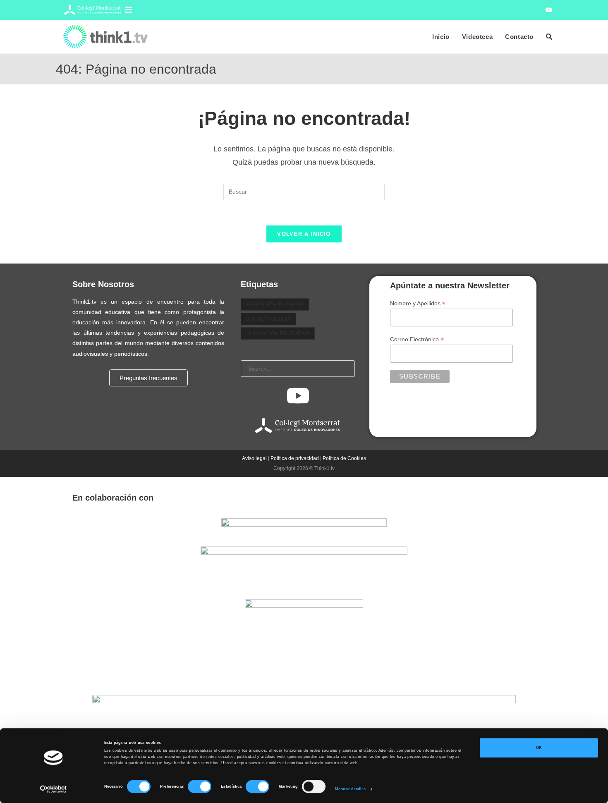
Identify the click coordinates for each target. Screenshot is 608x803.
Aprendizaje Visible (275, 304)
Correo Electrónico (417, 339)
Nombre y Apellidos (417, 303)
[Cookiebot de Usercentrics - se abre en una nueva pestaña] (53, 789)
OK (539, 748)
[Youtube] (297, 395)
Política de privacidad (294, 458)
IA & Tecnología (268, 319)
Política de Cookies (344, 458)
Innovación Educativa (277, 333)
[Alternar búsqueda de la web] (549, 36)
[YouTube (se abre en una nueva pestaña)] (547, 10)
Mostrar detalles (350, 789)
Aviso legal (254, 458)
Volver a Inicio (304, 234)
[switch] (199, 786)
